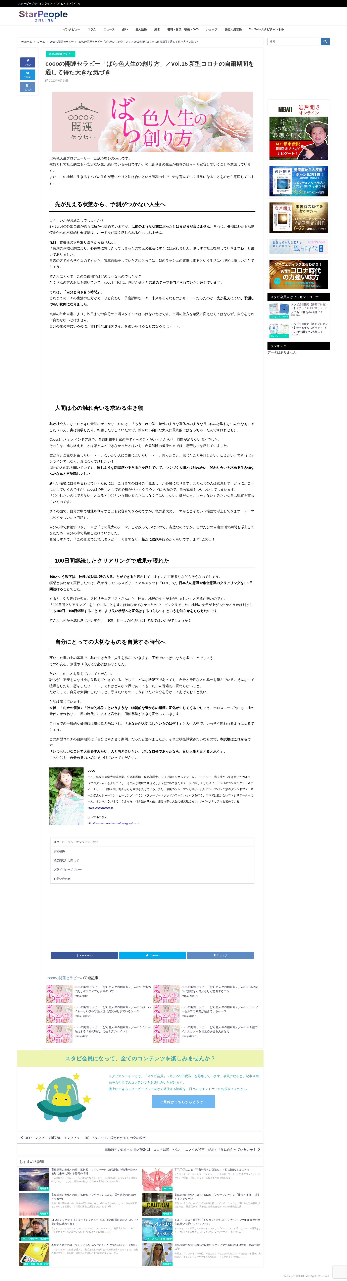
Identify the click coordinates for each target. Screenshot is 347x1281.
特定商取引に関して (66, 860)
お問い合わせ (62, 878)
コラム (92, 29)
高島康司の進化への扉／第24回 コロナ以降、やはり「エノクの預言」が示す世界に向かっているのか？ (180, 1149)
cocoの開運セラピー (60, 54)
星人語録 (141, 29)
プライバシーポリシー (68, 869)
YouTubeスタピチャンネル (266, 29)
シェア (27, 64)
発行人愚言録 (233, 29)
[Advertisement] (100, 363)
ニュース (109, 29)
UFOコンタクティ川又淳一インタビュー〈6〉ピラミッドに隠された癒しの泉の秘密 (85, 1137)
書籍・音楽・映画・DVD (183, 29)
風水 (157, 29)
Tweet (28, 77)
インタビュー (71, 29)
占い (125, 29)
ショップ (211, 29)
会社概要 (59, 851)
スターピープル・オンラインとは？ (76, 842)
